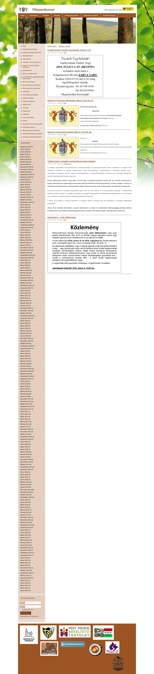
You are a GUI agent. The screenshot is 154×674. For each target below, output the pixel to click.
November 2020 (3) (26, 311)
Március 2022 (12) (26, 270)
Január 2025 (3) (25, 195)
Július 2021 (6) (25, 290)
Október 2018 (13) (26, 374)
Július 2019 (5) (25, 351)
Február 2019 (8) (25, 363)
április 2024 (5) (25, 212)
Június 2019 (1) (25, 353)
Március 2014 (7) (25, 510)
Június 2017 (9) (25, 414)
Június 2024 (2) (25, 207)
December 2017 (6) (26, 399)
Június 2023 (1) (25, 232)
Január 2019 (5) (25, 366)
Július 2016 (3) (25, 442)
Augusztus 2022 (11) (27, 258)
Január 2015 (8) (25, 487)
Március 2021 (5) (25, 300)
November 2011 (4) (26, 568)
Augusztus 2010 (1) (26, 578)
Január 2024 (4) (25, 217)
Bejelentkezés (25, 613)
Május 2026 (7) (25, 154)
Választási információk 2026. (32, 52)
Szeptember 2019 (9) (27, 346)
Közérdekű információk (109, 15)
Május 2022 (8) (25, 265)
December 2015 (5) (26, 459)
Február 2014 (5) (25, 512)
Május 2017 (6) (25, 416)
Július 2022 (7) (25, 260)
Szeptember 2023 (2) (27, 225)
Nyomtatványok (28, 56)
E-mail (22, 603)
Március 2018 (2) (25, 391)
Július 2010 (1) (25, 580)
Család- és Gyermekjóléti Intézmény (31, 66)
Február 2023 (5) (25, 242)
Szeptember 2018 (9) (27, 376)
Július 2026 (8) (25, 149)
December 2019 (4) (26, 338)
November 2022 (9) (26, 250)
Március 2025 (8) (25, 190)
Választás (26, 114)
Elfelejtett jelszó (25, 616)
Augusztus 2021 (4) (26, 288)
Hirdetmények (27, 70)
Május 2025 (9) (25, 184)
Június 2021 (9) (25, 293)
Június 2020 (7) (25, 323)
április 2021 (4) (25, 298)
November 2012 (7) (26, 550)
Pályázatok (57, 15)
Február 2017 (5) (25, 424)
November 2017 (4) (26, 401)
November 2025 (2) (26, 169)
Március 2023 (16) (26, 240)
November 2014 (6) (26, 492)
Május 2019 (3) (25, 356)
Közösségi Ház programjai (31, 88)
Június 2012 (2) (25, 560)
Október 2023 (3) (25, 222)
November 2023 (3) (26, 220)
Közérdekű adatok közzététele (32, 134)
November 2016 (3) (26, 432)
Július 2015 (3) (25, 472)
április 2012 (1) (25, 565)
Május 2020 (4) (25, 326)
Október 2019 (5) (25, 343)
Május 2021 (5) (25, 295)
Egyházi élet (27, 104)
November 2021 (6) (26, 280)
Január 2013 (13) (26, 545)
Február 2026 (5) (25, 162)
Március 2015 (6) (25, 482)
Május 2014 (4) (25, 505)
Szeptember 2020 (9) (27, 316)
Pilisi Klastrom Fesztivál (30, 95)
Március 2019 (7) (25, 361)
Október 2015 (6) (25, 464)
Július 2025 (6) (25, 179)
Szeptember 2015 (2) (27, 467)
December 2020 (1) (26, 308)
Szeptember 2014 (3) (27, 497)
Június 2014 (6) (25, 502)
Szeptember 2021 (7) (27, 285)
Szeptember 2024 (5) (27, 202)
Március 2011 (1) (25, 575)
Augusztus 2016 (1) (26, 439)
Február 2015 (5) (25, 485)
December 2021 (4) (26, 278)
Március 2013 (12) (26, 540)
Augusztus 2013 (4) (26, 527)
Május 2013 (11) (25, 535)
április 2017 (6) (25, 419)
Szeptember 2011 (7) (27, 573)
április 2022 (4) (25, 268)
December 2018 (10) (27, 369)
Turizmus (26, 108)
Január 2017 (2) (25, 427)
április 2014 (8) (25, 507)
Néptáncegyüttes (28, 98)
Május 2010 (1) (25, 585)
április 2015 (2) (25, 479)
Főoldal (22, 15)
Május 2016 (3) (25, 447)
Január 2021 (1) (25, 306)
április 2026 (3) (25, 157)
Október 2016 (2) (25, 434)
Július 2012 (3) (25, 558)
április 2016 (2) (25, 449)
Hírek (24, 46)
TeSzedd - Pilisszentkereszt (32, 62)
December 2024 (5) (26, 197)
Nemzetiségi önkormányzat (31, 85)
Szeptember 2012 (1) (27, 553)
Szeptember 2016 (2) (27, 437)
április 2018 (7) (25, 389)
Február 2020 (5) (25, 333)
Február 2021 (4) (25, 303)
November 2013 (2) (26, 520)
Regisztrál (35, 616)
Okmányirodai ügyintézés (72, 15)
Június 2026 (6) (25, 152)
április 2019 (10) (25, 358)
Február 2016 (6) (25, 454)
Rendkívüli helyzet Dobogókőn (33, 124)
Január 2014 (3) (25, 515)
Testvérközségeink (29, 101)
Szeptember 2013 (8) (27, 525)
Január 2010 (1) (25, 590)
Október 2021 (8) (25, 283)
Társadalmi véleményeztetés (32, 137)
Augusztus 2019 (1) (26, 348)
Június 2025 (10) (25, 182)
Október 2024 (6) (25, 200)
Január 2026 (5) (25, 164)
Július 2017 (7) (25, 411)
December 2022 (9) (26, 248)
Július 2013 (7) (25, 530)
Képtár (25, 121)
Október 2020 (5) (25, 313)
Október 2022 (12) (26, 253)
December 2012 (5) (26, 548)
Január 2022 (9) (25, 275)
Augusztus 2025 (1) (26, 177)
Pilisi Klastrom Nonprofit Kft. (90, 15)
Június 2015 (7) (25, 474)
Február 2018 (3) (25, 394)
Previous (18, 32)
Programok (26, 111)
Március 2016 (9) (25, 452)
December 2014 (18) (27, 490)
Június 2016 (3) (25, 444)
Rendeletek (45, 15)
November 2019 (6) (26, 341)
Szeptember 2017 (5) (27, 406)
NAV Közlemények (29, 82)
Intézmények (27, 59)
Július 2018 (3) (25, 381)
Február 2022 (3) (25, 273)
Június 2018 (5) (25, 384)
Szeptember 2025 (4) (27, 174)
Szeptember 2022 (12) (27, 255)
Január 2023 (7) (25, 245)
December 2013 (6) (26, 517)
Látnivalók (26, 91)
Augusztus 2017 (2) (26, 409)
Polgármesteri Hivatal (30, 49)
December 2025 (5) (26, 167)
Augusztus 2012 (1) (26, 555)
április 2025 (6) (25, 187)
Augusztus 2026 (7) (26, 147)
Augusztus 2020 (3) (26, 318)
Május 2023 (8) (25, 235)
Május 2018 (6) (25, 386)
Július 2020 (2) (25, 321)
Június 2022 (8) (25, 263)
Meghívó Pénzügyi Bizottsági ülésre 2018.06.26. (70, 100)
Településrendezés (29, 127)
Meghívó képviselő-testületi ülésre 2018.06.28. (69, 132)
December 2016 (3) (26, 429)
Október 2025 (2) (25, 172)
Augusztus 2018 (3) (26, 379)
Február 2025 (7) (25, 192)
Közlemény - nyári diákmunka (61, 217)
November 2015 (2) (26, 462)
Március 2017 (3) (25, 421)
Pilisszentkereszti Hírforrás (31, 130)
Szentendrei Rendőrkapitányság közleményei (33, 77)
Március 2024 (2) (25, 215)
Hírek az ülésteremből (30, 74)
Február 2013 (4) (25, 542)
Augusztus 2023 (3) (26, 227)
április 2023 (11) (25, 237)
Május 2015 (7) (25, 477)
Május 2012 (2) (25, 563)
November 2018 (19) (27, 371)
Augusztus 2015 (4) (26, 469)
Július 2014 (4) (25, 500)
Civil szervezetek (28, 117)
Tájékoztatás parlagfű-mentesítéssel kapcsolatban (71, 161)
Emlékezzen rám (27, 610)
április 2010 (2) (25, 588)
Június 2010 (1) (25, 583)
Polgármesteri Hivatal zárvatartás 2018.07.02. (69, 50)
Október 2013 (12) (26, 522)
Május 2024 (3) (25, 210)
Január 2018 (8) (25, 396)
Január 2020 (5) (25, 336)
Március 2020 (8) (25, 331)
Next (136, 32)
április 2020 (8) (25, 328)
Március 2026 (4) (25, 159)
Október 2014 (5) (25, 495)
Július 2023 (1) (25, 230)
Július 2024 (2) (25, 205)
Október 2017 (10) (26, 404)
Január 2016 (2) (25, 457)
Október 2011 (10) (26, 570)
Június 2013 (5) (25, 532)
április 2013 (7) (25, 537)
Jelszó (22, 607)
